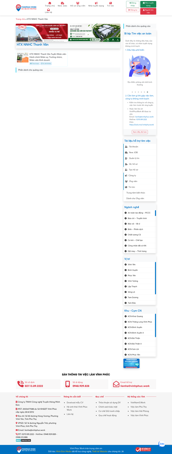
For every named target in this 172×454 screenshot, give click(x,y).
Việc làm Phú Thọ (139, 407)
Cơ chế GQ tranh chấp (109, 411)
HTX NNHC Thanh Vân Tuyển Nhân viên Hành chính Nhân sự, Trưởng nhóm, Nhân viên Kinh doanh (47, 57)
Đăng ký (133, 10)
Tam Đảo (132, 303)
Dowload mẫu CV (75, 402)
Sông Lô (131, 292)
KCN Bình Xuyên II (136, 333)
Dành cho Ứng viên (135, 198)
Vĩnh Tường (133, 281)
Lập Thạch (132, 286)
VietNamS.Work (138, 402)
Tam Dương (133, 297)
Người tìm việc (149, 11)
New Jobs (62, 6)
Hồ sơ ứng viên (77, 6)
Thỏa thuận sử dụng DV (110, 402)
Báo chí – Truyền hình (137, 218)
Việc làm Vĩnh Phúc (139, 415)
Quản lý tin (134, 158)
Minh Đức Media (64, 451)
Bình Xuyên (133, 270)
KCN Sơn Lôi (133, 349)
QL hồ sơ (133, 164)
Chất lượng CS (134, 235)
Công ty (132, 175)
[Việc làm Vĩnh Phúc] (26, 8)
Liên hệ (48, 12)
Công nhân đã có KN (137, 246)
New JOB (133, 152)
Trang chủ (50, 6)
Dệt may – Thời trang (137, 251)
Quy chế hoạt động (108, 415)
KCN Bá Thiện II (135, 344)
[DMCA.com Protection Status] (23, 440)
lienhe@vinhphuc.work (144, 117)
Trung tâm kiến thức (135, 193)
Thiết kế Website (99, 451)
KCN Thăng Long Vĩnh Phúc (140, 322)
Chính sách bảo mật (108, 407)
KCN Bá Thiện (134, 338)
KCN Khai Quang (135, 316)
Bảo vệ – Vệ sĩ (134, 224)
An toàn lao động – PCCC (139, 213)
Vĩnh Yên (131, 265)
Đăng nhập (133, 4)
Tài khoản (133, 147)
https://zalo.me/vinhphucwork (141, 125)
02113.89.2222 (141, 119)
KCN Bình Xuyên (135, 327)
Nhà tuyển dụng (96, 6)
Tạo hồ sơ (133, 170)
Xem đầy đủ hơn (140, 132)
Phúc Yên (132, 276)
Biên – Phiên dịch (135, 229)
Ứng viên (133, 181)
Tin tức (110, 6)
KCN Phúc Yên (134, 355)
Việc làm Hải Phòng (140, 411)
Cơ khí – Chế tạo (135, 240)
